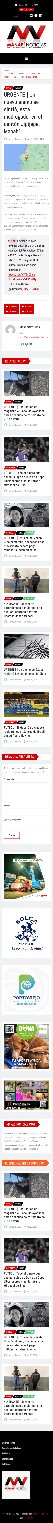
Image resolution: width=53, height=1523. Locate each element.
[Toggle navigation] (26, 58)
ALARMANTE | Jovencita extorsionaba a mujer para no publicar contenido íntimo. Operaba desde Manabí (23, 610)
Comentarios (7, 1458)
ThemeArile (28, 1517)
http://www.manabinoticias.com (34, 337)
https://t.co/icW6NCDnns (21, 274)
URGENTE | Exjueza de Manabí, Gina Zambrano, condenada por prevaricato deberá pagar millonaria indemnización (24, 544)
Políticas (6, 1464)
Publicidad (6, 1453)
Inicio (6, 70)
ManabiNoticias (15, 139)
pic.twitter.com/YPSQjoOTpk (23, 279)
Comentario (9, 779)
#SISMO (12, 241)
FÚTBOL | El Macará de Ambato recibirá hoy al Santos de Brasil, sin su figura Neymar (25, 731)
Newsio (46, 1513)
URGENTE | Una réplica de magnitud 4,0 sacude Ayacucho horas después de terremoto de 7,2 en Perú (24, 413)
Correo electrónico (12, 819)
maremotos (13, 306)
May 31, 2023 (31, 289)
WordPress (37, 1513)
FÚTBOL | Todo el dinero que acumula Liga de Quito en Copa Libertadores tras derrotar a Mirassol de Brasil (24, 479)
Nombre (8, 805)
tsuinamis (28, 311)
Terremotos (13, 311)
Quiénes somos (8, 1442)
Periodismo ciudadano (11, 1448)
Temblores (28, 306)
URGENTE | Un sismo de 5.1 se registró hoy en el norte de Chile (25, 672)
